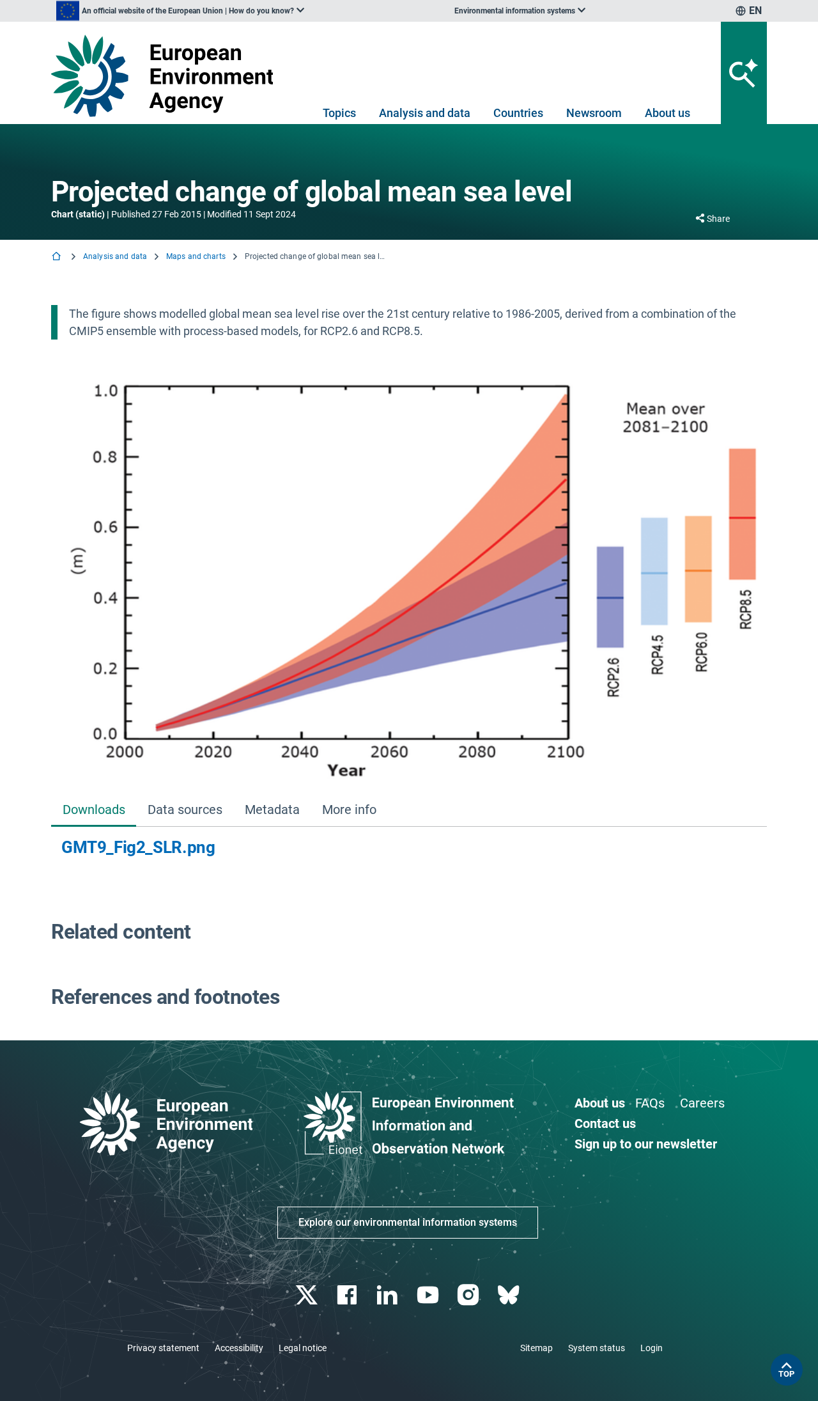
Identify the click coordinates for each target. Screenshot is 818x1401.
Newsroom (594, 113)
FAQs (650, 1103)
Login (651, 1348)
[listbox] (180, 11)
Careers (702, 1103)
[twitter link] (307, 1295)
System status (596, 1348)
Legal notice (303, 1348)
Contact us (605, 1123)
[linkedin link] (389, 1295)
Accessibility (239, 1348)
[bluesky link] (509, 1295)
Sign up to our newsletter (646, 1144)
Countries (518, 113)
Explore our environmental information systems (407, 1222)
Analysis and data (424, 113)
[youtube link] (429, 1295)
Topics (339, 113)
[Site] (167, 76)
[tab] (93, 811)
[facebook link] (348, 1295)
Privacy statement (163, 1348)
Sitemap (536, 1348)
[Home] (57, 257)
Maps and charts (196, 256)
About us (667, 113)
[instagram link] (469, 1295)
